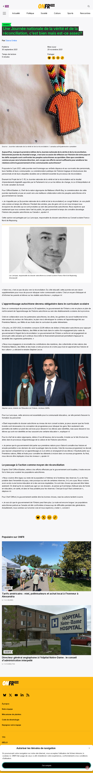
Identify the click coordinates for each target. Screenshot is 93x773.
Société (44, 13)
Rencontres (85, 13)
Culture (57, 13)
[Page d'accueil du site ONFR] (46, 683)
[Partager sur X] (53, 58)
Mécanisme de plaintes (11, 714)
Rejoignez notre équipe (11, 725)
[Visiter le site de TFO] (6, 6)
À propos (5, 704)
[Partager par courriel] (58, 58)
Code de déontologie (10, 720)
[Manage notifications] (87, 768)
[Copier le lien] (62, 58)
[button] (89, 748)
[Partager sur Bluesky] (49, 58)
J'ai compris (46, 765)
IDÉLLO (5, 742)
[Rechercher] (88, 6)
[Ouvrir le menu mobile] (4, 13)
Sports (70, 13)
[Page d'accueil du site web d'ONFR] (46, 6)
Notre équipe (7, 709)
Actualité (16, 13)
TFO (3, 737)
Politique (30, 13)
